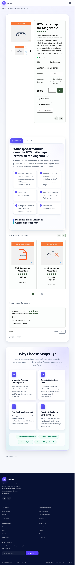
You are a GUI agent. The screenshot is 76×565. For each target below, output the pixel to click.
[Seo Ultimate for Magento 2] (52, 253)
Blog (3, 530)
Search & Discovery (44, 514)
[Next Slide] (64, 235)
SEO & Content (43, 511)
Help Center (5, 537)
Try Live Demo (46, 110)
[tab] (16, 140)
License (70, 562)
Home (4, 8)
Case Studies (6, 534)
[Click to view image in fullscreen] (21, 32)
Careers (41, 530)
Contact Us (42, 537)
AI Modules (5, 508)
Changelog (5, 518)
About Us (41, 527)
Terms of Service (60, 562)
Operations (42, 518)
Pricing (4, 514)
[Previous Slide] (59, 235)
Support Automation (45, 508)
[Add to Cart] (60, 90)
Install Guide (45, 104)
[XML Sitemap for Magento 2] (22, 253)
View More (22, 282)
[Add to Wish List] (56, 118)
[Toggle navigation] (70, 3)
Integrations (6, 511)
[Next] (30, 51)
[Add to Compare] (61, 118)
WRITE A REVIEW (15, 337)
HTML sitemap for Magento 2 (18, 8)
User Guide (45, 99)
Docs (3, 527)
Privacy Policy (50, 562)
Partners (41, 534)
